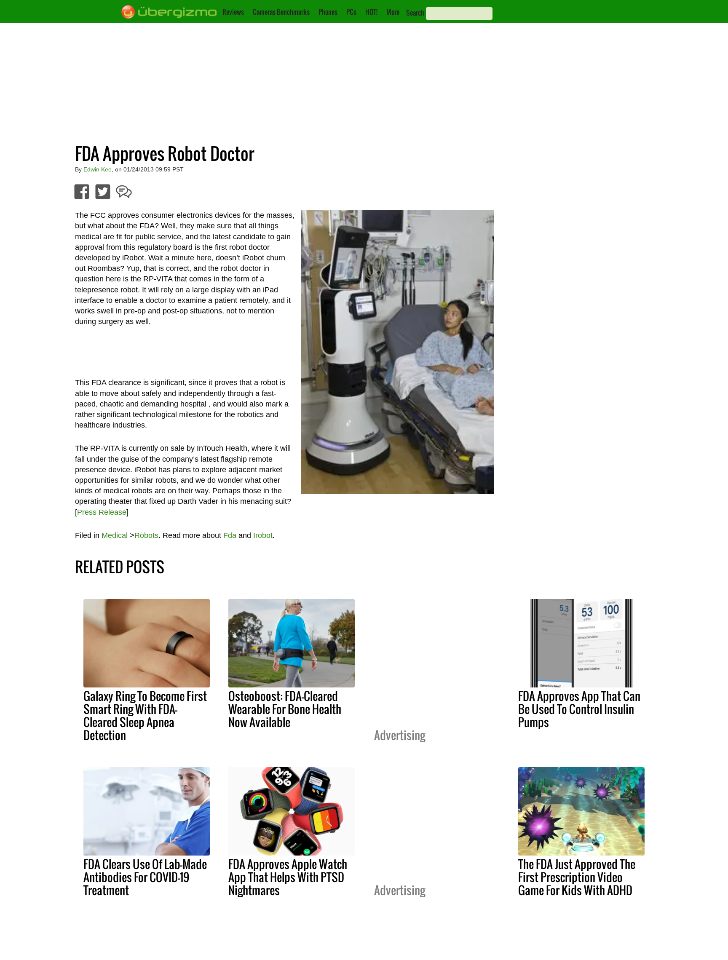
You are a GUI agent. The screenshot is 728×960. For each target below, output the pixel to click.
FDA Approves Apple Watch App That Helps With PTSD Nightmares (287, 877)
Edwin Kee (97, 169)
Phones (327, 12)
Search (415, 13)
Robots (146, 535)
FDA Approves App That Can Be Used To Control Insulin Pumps (579, 708)
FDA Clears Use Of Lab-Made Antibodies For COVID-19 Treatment (145, 877)
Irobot (263, 535)
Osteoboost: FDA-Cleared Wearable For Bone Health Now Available (284, 708)
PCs (351, 12)
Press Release (101, 512)
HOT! (371, 12)
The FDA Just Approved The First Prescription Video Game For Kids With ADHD (576, 877)
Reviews (233, 12)
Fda (229, 535)
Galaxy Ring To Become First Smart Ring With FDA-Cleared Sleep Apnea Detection (145, 715)
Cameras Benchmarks (281, 12)
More (392, 12)
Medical (115, 535)
